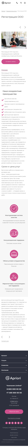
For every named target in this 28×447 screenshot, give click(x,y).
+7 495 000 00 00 (14, 393)
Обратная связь (14, 411)
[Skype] (15, 422)
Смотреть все (5, 341)
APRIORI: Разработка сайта (7, 442)
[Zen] (21, 422)
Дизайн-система (14, 435)
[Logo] (6, 3)
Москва (14, 396)
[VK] (18, 422)
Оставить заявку (11, 61)
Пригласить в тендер (14, 418)
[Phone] (17, 3)
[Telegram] (9, 422)
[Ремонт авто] (20, 27)
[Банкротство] (25, 27)
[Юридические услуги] (23, 27)
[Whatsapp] (6, 422)
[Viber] (12, 422)
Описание (4, 70)
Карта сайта (14, 437)
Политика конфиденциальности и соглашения (14, 439)
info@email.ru (14, 401)
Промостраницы (14, 432)
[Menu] (25, 3)
